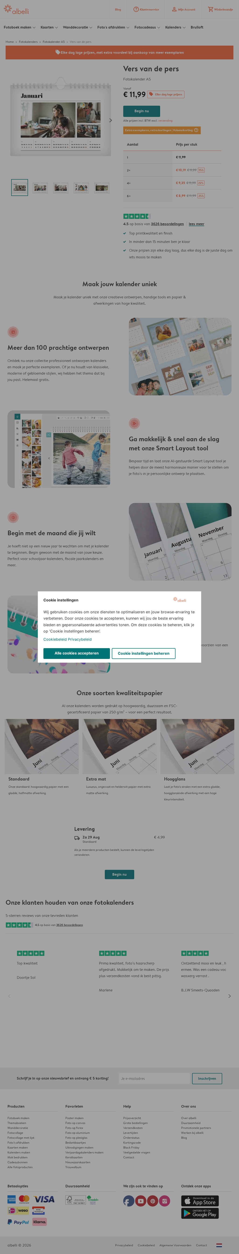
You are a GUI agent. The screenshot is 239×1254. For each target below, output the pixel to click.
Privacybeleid (80, 639)
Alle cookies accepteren (77, 653)
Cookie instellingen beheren (143, 653)
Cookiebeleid (55, 639)
